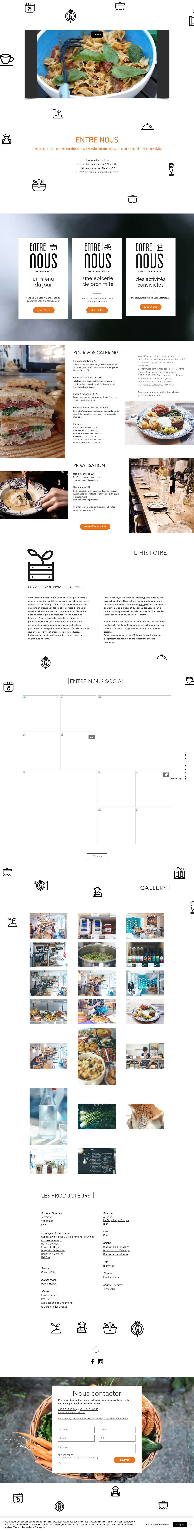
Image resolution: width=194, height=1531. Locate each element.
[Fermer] (190, 1524)
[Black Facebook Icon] (92, 1361)
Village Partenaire (53, 628)
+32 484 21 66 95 (89, 1409)
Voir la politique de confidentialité (29, 1527)
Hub (41, 628)
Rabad (142, 604)
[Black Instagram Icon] (100, 1361)
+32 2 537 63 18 (67, 1409)
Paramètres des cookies (157, 1524)
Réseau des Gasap (145, 608)
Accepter (180, 1524)
